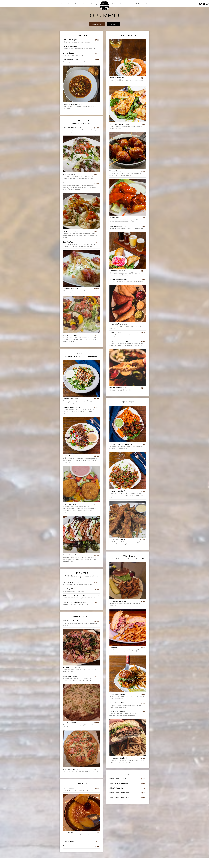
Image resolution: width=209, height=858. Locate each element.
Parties (114, 4)
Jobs (147, 4)
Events (86, 4)
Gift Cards (138, 4)
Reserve (129, 4)
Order (122, 4)
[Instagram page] (207, 3)
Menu (63, 4)
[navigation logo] (104, 5)
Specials (78, 4)
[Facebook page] (204, 3)
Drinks (70, 4)
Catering (94, 4)
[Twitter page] (200, 3)
